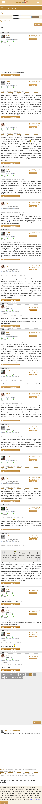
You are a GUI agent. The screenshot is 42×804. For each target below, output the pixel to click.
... (14, 674)
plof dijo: (3, 548)
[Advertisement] (15, 59)
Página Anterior (7, 674)
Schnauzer (8, 775)
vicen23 (8, 35)
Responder (37, 24)
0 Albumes (35, 507)
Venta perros (26, 769)
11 (24, 674)
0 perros (35, 508)
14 (34, 674)
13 (31, 674)
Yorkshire (31, 774)
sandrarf (40, 30)
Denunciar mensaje (13, 74)
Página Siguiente (17, 677)
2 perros (35, 83)
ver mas (33, 38)
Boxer (36, 774)
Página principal (3, 12)
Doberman (23, 775)
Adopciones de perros (9, 771)
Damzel (36, 30)
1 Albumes (35, 81)
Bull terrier (25, 774)
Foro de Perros (18, 769)
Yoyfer (8, 123)
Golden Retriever (16, 775)
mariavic (8, 81)
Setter (17, 12)
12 (27, 674)
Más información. (35, 799)
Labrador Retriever (31, 775)
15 (3, 677)
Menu (10, 2)
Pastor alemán (14, 774)
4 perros (35, 125)
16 (6, 677)
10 (20, 674)
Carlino (11, 220)
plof (7, 507)
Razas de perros (10, 769)
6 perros (35, 36)
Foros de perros (11, 12)
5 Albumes (35, 35)
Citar (3, 74)
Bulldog (20, 774)
